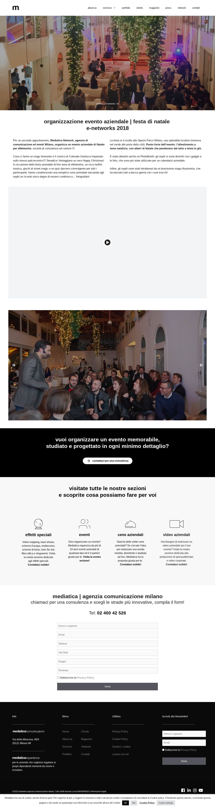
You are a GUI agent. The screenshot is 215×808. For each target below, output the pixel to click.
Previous (13, 365)
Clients (84, 731)
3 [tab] (102, 415)
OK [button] (125, 803)
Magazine (86, 739)
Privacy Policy (85, 677)
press (168, 7)
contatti (196, 7)
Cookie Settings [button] (166, 803)
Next (201, 365)
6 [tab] (117, 415)
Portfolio (67, 754)
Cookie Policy (120, 739)
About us (67, 739)
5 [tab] (112, 415)
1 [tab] (93, 415)
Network (86, 746)
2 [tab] (98, 415)
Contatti (85, 754)
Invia (107, 686)
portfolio (126, 7)
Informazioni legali (98, 791)
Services (67, 746)
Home (65, 731)
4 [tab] (107, 415)
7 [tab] (121, 415)
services (107, 7)
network (182, 7)
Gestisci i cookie (121, 746)
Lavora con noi (120, 754)
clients (139, 7)
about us (92, 7)
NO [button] (133, 803)
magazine (154, 7)
